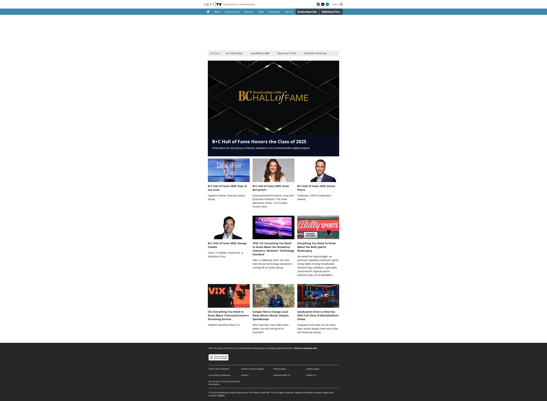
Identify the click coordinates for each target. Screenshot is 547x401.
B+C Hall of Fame (234, 53)
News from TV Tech (286, 53)
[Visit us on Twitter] (322, 4)
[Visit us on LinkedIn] (327, 4)
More (288, 11)
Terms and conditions (219, 368)
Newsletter (274, 11)
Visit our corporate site (305, 348)
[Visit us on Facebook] (318, 4)
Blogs (261, 11)
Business (249, 11)
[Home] (208, 12)
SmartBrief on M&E (260, 53)
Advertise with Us (282, 375)
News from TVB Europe (315, 53)
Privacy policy (280, 368)
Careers (244, 375)
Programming (232, 11)
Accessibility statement (219, 375)
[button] (337, 4)
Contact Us (311, 375)
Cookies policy (312, 368)
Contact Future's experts (252, 368)
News (217, 11)
